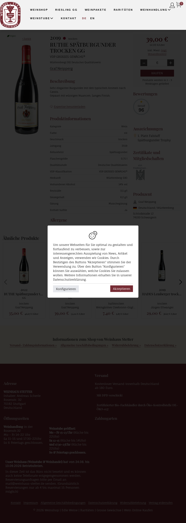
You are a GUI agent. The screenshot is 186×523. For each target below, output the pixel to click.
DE (84, 18)
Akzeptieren (121, 288)
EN (92, 18)
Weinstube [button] (40, 18)
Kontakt (69, 18)
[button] (169, 9)
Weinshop (39, 9)
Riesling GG (66, 9)
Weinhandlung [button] (153, 9)
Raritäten (123, 9)
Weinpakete (95, 9)
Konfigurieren (66, 289)
